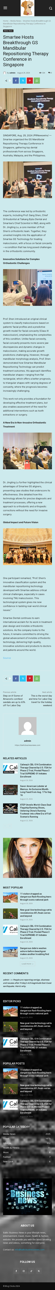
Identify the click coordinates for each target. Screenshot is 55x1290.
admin (12, 73)
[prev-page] (5, 826)
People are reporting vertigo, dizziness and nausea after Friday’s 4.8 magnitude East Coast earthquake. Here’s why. (27, 983)
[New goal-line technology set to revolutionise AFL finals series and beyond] (10, 913)
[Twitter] (23, 81)
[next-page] (10, 826)
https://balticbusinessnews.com (27, 745)
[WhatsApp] (37, 81)
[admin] (5, 72)
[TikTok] (31, 1271)
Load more (26, 963)
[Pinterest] (30, 81)
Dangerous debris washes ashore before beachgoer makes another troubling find (34, 951)
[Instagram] (24, 1271)
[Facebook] (16, 81)
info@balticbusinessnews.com (29, 1249)
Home (5, 21)
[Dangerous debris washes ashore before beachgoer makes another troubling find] (10, 952)
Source (7, 657)
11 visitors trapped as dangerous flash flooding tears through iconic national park (35, 897)
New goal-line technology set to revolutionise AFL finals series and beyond (36, 913)
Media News (15, 21)
